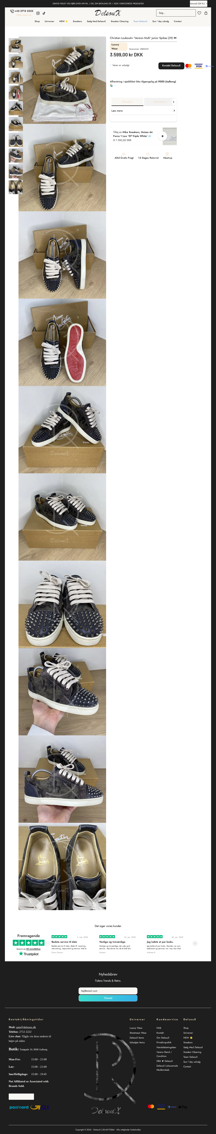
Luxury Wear (136, 1028)
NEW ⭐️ (188, 1037)
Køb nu (152, 66)
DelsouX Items (137, 1037)
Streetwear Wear (138, 1033)
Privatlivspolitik (164, 1042)
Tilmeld (108, 998)
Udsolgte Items (137, 1042)
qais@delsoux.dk (26, 1027)
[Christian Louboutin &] (16, 45)
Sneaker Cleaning (192, 1052)
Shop (186, 1028)
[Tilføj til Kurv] (162, 136)
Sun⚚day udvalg (192, 1062)
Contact (187, 1066)
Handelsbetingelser (166, 1047)
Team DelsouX (190, 1057)
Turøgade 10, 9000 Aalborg (33, 1049)
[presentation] (48, 943)
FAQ (159, 1028)
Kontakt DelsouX (171, 65)
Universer (188, 1033)
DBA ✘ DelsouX (165, 1061)
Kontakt (160, 1033)
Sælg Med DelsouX (193, 1047)
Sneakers (187, 1042)
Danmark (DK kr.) (197, 3)
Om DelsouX (163, 1037)
